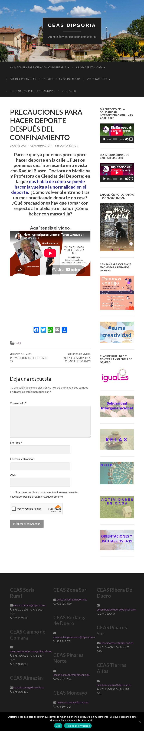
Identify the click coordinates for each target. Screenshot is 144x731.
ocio (18, 342)
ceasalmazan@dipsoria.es (28, 687)
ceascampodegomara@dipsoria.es (30, 651)
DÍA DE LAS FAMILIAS (23, 79)
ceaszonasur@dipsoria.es (72, 599)
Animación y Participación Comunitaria (38, 67)
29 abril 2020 (18, 145)
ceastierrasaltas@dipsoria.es (114, 684)
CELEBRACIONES (97, 79)
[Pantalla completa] (131, 139)
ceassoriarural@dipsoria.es (29, 605)
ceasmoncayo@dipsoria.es (73, 702)
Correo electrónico (22, 458)
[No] (139, 721)
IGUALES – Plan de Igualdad (61, 79)
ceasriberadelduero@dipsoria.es (116, 609)
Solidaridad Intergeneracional (32, 91)
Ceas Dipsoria (72, 25)
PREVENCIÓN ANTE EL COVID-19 (29, 358)
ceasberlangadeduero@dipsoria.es (74, 637)
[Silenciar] (127, 139)
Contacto (69, 91)
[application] (117, 133)
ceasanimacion (40, 145)
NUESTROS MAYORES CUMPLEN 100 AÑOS (77, 358)
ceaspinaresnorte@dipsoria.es (71, 674)
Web (13, 475)
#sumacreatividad (89, 67)
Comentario (18, 403)
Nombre (16, 442)
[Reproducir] (104, 139)
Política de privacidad (78, 725)
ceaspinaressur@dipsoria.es (116, 642)
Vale (58, 725)
